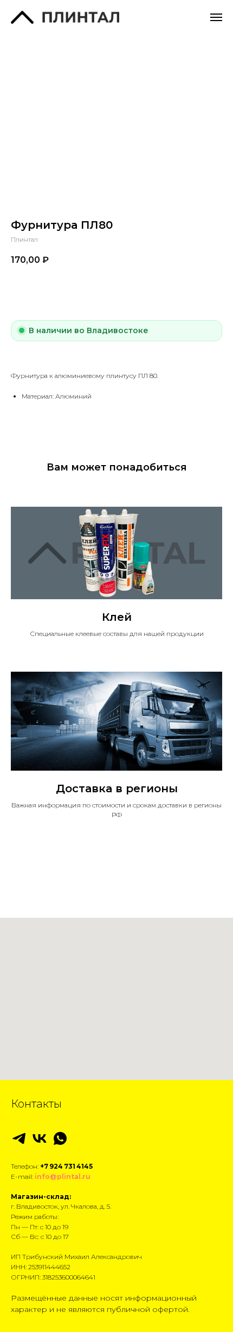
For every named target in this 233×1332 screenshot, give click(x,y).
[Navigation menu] (216, 17)
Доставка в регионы (117, 788)
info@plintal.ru (62, 1176)
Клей (117, 617)
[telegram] (19, 1138)
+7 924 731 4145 (66, 1166)
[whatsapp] (60, 1138)
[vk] (39, 1138)
